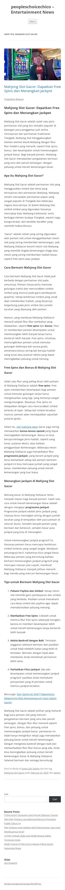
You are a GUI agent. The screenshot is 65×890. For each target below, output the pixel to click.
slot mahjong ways (27, 426)
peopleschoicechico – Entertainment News (32, 9)
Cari (6, 794)
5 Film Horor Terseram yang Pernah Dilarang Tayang (31, 815)
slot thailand (10, 863)
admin (57, 772)
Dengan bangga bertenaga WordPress (22, 883)
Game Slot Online (31, 768)
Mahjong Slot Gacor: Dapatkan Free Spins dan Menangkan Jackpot (32, 88)
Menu (32, 21)
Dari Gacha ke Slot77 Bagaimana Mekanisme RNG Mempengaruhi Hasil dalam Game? (30, 698)
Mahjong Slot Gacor (14, 772)
